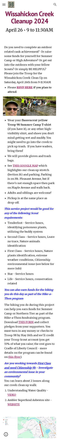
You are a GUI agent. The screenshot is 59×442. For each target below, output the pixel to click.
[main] (29, 22)
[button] (4, 4)
